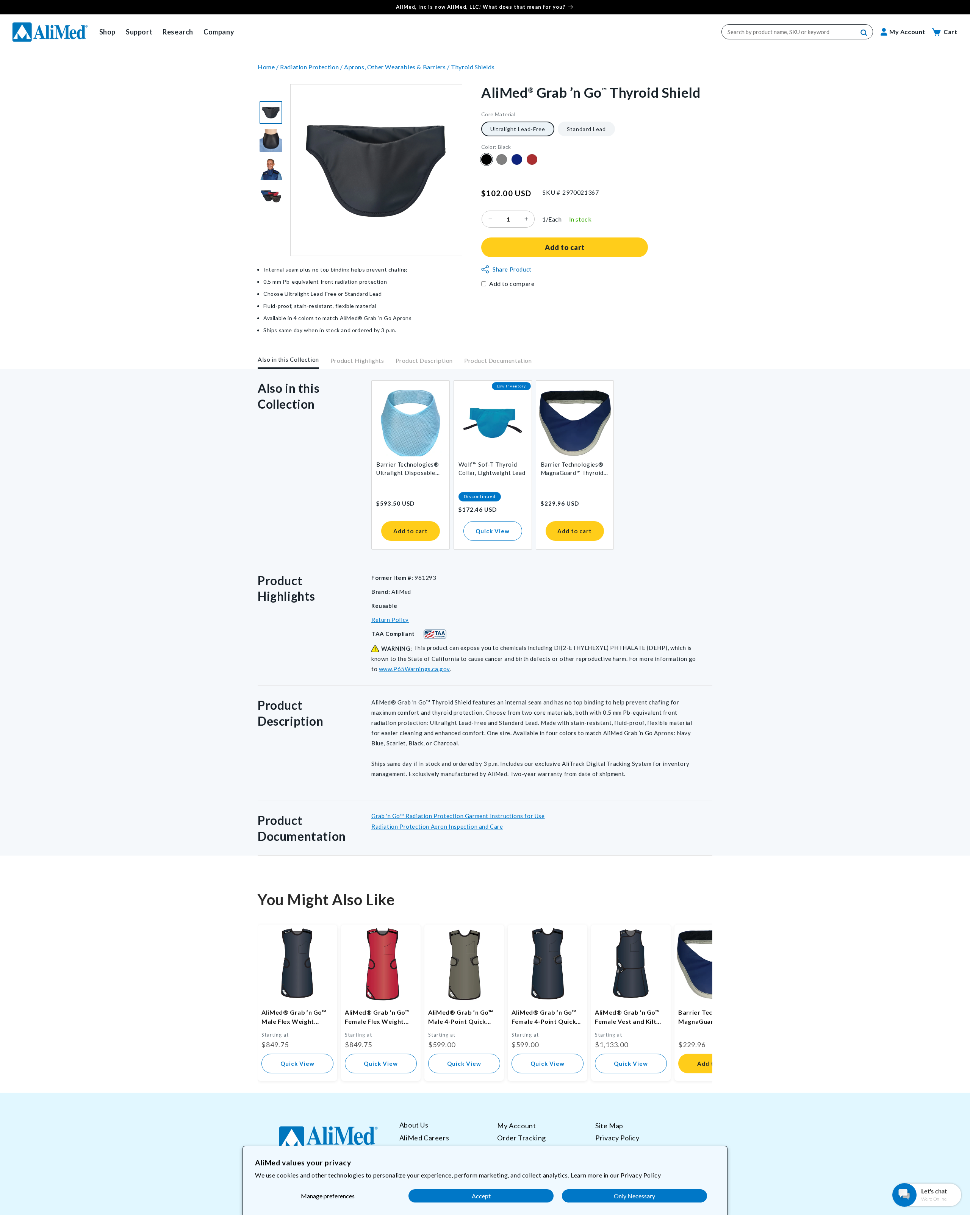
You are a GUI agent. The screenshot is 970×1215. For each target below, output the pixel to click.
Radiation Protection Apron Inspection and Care (437, 826)
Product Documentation (498, 360)
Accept (481, 1195)
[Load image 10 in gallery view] (271, 112)
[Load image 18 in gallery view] (271, 168)
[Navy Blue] (517, 159)
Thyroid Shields (472, 66)
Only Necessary (634, 1195)
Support (139, 32)
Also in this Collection (288, 359)
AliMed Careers (424, 1137)
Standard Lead (586, 128)
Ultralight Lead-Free (517, 128)
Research (178, 32)
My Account (516, 1125)
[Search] (864, 33)
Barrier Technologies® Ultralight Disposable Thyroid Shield (407, 469)
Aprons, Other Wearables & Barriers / (397, 66)
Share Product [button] (512, 269)
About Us (414, 1125)
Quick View (493, 531)
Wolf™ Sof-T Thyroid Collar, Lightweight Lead (491, 468)
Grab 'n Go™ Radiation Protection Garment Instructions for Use (458, 815)
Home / (269, 66)
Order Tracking (521, 1137)
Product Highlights (357, 360)
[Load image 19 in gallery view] (271, 196)
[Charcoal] (501, 159)
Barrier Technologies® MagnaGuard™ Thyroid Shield (572, 469)
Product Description (424, 360)
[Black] (486, 159)
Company (218, 32)
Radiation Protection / (312, 66)
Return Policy (390, 619)
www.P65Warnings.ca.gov (414, 668)
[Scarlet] (532, 159)
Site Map (609, 1125)
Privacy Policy (641, 1175)
